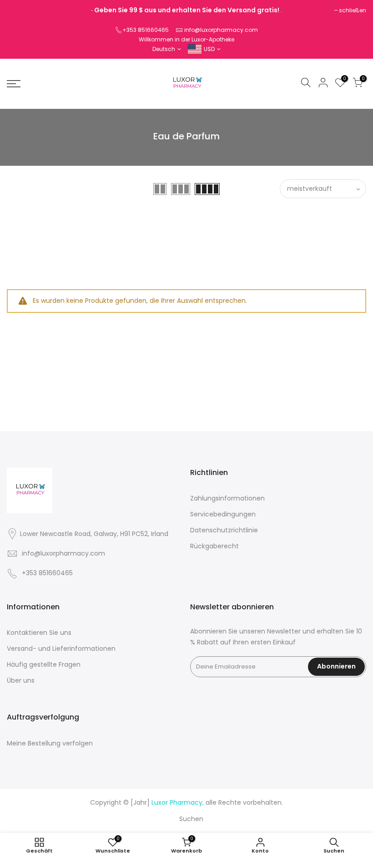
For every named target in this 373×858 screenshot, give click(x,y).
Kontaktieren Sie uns (39, 632)
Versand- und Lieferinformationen (61, 648)
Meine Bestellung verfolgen (50, 743)
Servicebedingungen (223, 514)
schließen (352, 10)
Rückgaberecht (214, 546)
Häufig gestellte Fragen (44, 664)
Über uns (21, 680)
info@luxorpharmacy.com (221, 30)
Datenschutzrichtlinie (224, 530)
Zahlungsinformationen (227, 498)
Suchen (191, 818)
